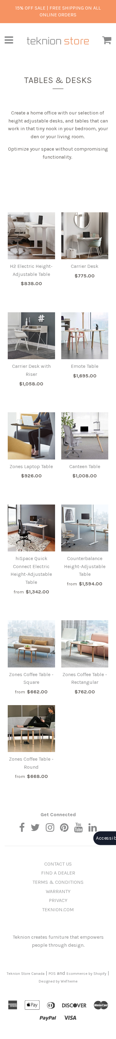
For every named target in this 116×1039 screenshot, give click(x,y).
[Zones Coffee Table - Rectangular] (85, 643)
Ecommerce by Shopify (86, 973)
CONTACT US (58, 864)
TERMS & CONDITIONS (58, 882)
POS (52, 973)
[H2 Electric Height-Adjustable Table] (31, 236)
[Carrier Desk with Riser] (31, 335)
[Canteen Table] (85, 435)
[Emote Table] (85, 335)
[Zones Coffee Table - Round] (31, 728)
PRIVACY (58, 900)
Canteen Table (84, 466)
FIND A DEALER (58, 873)
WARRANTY (58, 891)
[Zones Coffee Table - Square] (31, 643)
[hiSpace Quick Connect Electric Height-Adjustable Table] (31, 528)
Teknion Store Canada (26, 973)
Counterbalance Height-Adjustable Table (84, 566)
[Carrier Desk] (85, 236)
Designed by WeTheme (58, 981)
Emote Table (84, 366)
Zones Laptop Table (31, 466)
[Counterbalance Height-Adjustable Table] (85, 528)
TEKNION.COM (58, 909)
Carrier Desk (84, 266)
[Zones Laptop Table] (31, 435)
